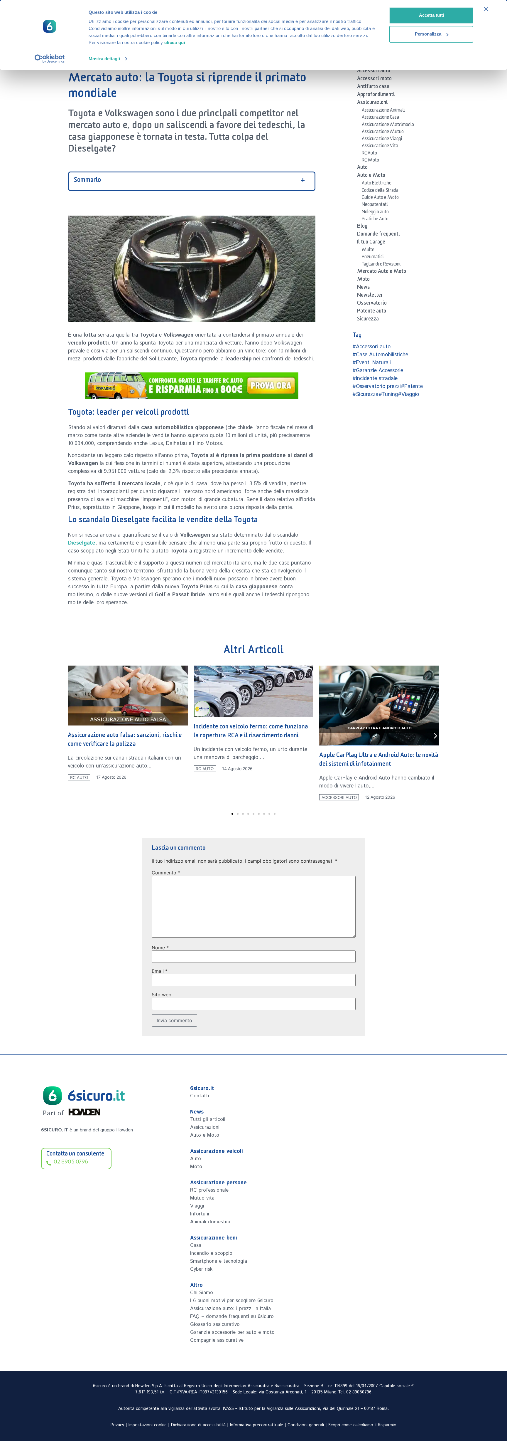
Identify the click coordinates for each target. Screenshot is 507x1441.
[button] (71, 735)
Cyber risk (201, 1269)
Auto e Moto (371, 176)
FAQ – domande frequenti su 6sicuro (232, 1316)
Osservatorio (372, 304)
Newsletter (370, 296)
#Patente (412, 386)
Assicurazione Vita (380, 146)
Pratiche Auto (375, 219)
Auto (362, 168)
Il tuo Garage (371, 243)
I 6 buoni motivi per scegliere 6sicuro (231, 1300)
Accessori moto (374, 79)
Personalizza (428, 33)
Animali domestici (210, 1221)
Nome (160, 947)
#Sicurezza (365, 394)
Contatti (199, 1095)
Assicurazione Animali (383, 111)
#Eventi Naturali (371, 363)
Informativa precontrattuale (256, 1425)
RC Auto (369, 154)
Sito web (161, 994)
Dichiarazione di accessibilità (198, 1425)
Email (160, 971)
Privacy (117, 1425)
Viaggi (197, 1206)
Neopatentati (375, 205)
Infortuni (199, 1213)
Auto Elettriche (376, 184)
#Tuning (388, 394)
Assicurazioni (372, 103)
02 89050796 (358, 1392)
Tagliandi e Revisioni (381, 265)
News (363, 288)
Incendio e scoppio (211, 1253)
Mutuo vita (202, 1198)
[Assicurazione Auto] (191, 385)
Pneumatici (373, 257)
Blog (362, 227)
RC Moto (370, 161)
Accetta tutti (431, 15)
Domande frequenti (378, 235)
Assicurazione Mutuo (383, 132)
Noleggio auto (375, 212)
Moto (363, 280)
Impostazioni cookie (148, 1425)
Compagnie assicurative (217, 1340)
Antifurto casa (373, 87)
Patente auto (371, 312)
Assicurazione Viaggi (382, 139)
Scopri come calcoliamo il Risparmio (362, 1425)
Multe (368, 250)
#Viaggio (408, 394)
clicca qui (174, 42)
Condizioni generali (306, 1425)
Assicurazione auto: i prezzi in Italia (230, 1308)
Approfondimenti (376, 95)
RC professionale (209, 1190)
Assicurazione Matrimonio (388, 125)
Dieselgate (81, 543)
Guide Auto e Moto (380, 198)
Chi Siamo (201, 1292)
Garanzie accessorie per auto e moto (232, 1332)
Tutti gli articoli (207, 1119)
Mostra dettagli (104, 58)
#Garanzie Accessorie (377, 370)
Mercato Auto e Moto (381, 272)
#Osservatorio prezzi (376, 386)
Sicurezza (368, 320)
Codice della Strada (380, 191)
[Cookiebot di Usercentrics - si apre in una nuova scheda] (49, 58)
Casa (195, 1245)
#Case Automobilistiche (380, 355)
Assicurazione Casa (380, 118)
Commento (166, 872)
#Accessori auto (371, 347)
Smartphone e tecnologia (218, 1261)
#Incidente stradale (375, 378)
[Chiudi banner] (486, 9)
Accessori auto (373, 71)
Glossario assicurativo (215, 1324)
